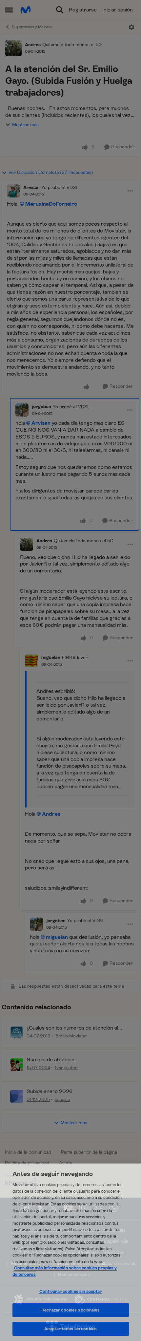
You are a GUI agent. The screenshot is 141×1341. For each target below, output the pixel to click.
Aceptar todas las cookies (70, 1328)
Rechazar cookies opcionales (70, 1310)
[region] (70, 1252)
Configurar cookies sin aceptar (70, 1291)
